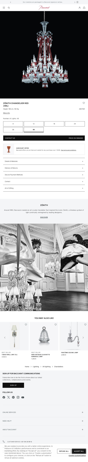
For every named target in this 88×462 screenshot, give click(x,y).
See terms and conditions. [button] (68, 150)
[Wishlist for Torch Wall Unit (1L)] (26, 325)
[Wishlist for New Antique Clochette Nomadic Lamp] (56, 325)
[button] (10, 2)
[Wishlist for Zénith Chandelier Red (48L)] (84, 104)
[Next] (83, 337)
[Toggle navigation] (4, 7)
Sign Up (13, 385)
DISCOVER (44, 217)
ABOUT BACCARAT (9, 429)
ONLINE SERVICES (9, 412)
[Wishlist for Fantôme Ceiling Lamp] (85, 325)
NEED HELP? (7, 421)
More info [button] (6, 113)
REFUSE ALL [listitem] (64, 451)
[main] (44, 187)
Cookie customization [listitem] (77, 455)
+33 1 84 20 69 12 (26, 441)
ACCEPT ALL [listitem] (79, 451)
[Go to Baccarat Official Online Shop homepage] (44, 7)
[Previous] (5, 337)
